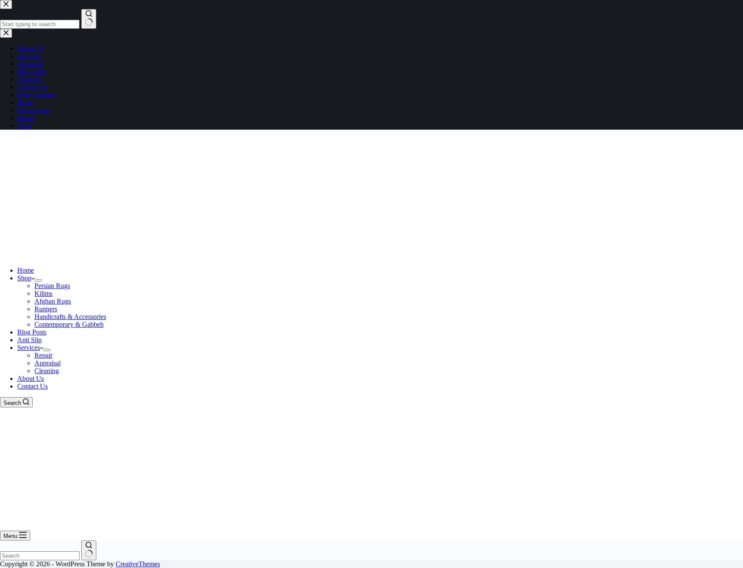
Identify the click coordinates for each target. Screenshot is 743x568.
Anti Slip (29, 339)
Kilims (43, 293)
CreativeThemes (138, 564)
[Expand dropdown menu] (38, 280)
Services (28, 347)
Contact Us (32, 386)
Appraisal (47, 363)
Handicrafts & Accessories (70, 316)
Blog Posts (31, 332)
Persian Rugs (52, 285)
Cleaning (46, 370)
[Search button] (88, 550)
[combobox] (40, 555)
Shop (24, 278)
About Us (30, 378)
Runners (45, 309)
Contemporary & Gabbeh (69, 324)
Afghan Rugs (52, 301)
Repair (43, 355)
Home (25, 270)
